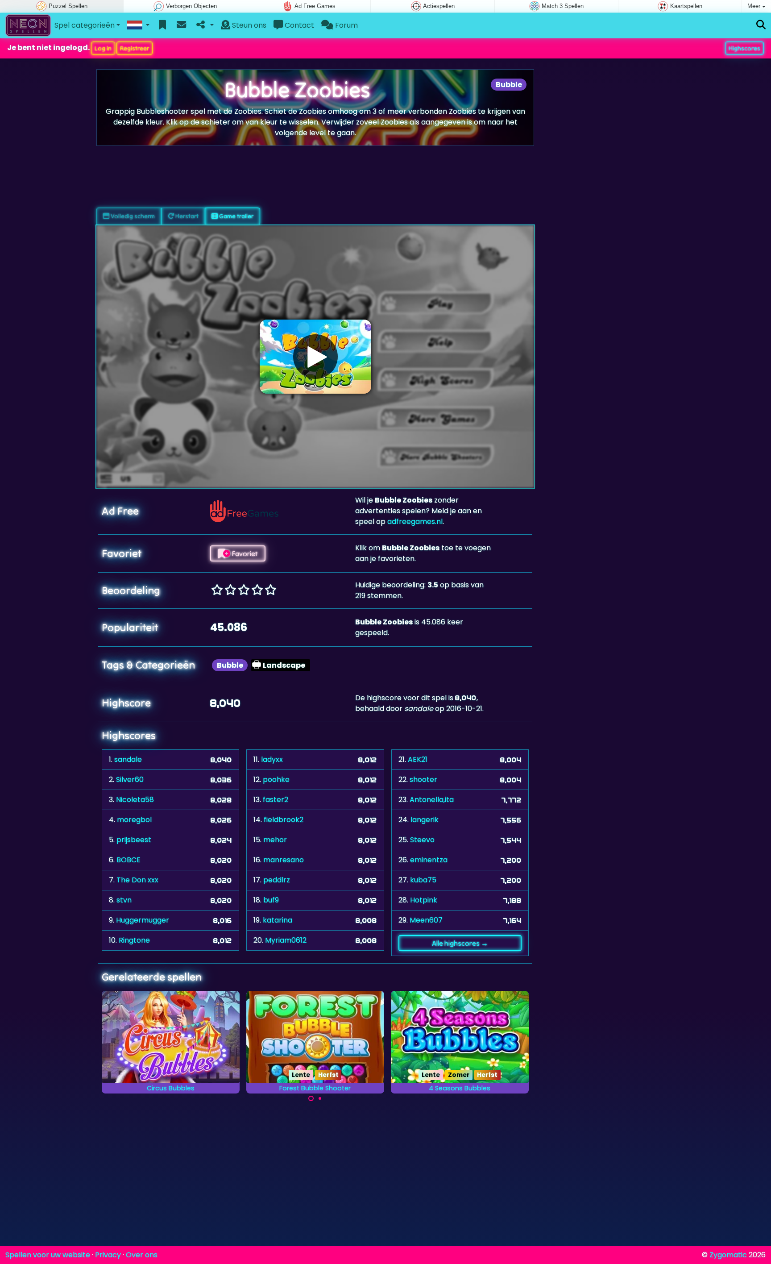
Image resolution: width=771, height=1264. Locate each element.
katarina (277, 920)
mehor (275, 840)
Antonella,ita (432, 799)
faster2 (275, 799)
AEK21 (417, 759)
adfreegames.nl (415, 521)
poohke (276, 779)
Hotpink (423, 900)
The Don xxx (137, 880)
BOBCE (128, 860)
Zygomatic (728, 1255)
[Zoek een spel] (761, 25)
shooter (423, 779)
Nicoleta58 (135, 799)
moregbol (134, 820)
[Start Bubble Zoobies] (315, 356)
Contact (298, 25)
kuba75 (423, 880)
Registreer (134, 48)
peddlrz (276, 880)
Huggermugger (142, 920)
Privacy (108, 1255)
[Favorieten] (162, 25)
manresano (283, 860)
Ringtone (134, 940)
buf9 (271, 900)
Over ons (142, 1255)
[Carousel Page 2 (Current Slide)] (320, 1098)
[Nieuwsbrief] (181, 25)
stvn (124, 900)
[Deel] (204, 25)
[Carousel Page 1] (311, 1098)
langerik (424, 820)
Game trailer (235, 216)
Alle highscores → (460, 943)
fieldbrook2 (283, 820)
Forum (345, 25)
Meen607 (426, 920)
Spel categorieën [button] (84, 25)
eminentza (429, 860)
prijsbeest (133, 840)
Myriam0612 (286, 940)
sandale (128, 759)
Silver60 (130, 779)
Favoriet (243, 553)
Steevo (422, 840)
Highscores (744, 48)
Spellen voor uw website (47, 1255)
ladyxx (272, 759)
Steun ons (248, 25)
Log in (103, 48)
